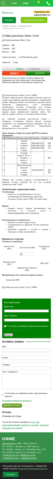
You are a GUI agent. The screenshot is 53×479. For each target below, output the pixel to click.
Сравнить (19, 69)
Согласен (10, 474)
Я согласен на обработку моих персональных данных (26, 394)
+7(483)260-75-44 (10, 458)
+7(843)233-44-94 (28, 458)
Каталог (9, 20)
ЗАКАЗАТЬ (40, 73)
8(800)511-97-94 (27, 455)
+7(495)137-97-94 (10, 455)
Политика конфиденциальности (17, 330)
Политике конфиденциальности (32, 468)
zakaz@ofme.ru (42, 15)
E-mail (4, 358)
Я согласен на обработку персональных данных (27, 326)
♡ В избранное (33, 69)
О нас (14, 3)
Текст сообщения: (9, 372)
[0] (36, 3)
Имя (4, 347)
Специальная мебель (34, 20)
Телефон (6, 365)
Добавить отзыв (12, 405)
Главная (5, 26)
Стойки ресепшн (24, 26)
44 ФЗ (25, 3)
